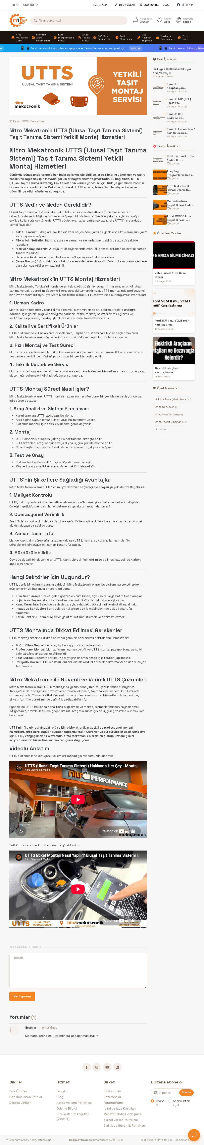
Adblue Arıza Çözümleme (173, 399)
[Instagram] (96, 1067)
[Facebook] (86, 1067)
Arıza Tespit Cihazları (171, 422)
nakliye (46, 1140)
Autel (161, 429)
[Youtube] (107, 1067)
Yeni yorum (22, 996)
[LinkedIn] (117, 1067)
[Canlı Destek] (194, 1135)
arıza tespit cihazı (169, 414)
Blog (166, 5)
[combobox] (15, 5)
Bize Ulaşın (100, 5)
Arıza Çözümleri (166, 407)
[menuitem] (19, 38)
